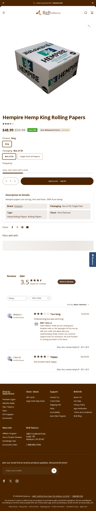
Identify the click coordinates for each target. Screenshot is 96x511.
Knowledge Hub (9, 441)
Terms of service (34, 507)
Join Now (65, 130)
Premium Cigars (9, 399)
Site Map (77, 401)
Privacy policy (23, 507)
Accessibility (55, 412)
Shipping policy (45, 507)
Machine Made (8, 403)
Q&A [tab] (22, 276)
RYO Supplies (7, 414)
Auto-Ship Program (58, 416)
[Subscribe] (54, 470)
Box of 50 (9, 156)
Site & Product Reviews (12, 437)
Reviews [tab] (11, 276)
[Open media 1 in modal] (89, 25)
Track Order (55, 401)
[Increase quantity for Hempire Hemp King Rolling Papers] (15, 181)
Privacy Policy (79, 405)
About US (78, 397)
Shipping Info (55, 405)
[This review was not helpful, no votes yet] (86, 347)
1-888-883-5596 (33, 444)
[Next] (92, 3)
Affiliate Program (9, 433)
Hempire (18, 206)
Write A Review (66, 282)
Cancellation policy (72, 507)
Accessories (7, 418)
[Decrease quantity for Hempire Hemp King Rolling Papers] (6, 181)
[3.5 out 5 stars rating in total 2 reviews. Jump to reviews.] (8, 124)
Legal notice (83, 507)
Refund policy (13, 507)
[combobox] (18, 298)
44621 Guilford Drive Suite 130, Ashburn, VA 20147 (51, 496)
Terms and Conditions (83, 412)
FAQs (52, 408)
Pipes (4, 411)
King (7, 144)
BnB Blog (78, 416)
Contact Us (54, 397)
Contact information (58, 507)
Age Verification (80, 408)
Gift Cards (30, 397)
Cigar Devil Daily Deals (35, 401)
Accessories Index (9, 445)
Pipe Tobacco (8, 407)
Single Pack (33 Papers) (30, 156)
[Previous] (3, 3)
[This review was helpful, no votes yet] (82, 347)
